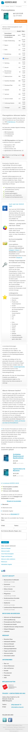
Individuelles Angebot (6, 564)
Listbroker (6, 631)
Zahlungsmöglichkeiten (10, 648)
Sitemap (15, 727)
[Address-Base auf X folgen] (2, 570)
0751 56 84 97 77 (16, 704)
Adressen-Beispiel (5, 548)
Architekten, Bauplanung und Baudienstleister (18, 456)
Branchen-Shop (8, 639)
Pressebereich (8, 673)
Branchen (12, 6)
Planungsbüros (19, 6)
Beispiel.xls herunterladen (14, 501)
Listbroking (10, 727)
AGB (5, 677)
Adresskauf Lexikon (9, 655)
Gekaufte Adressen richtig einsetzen (14, 626)
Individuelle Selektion (9, 641)
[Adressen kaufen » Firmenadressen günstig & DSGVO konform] (9, 2)
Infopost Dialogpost (9, 629)
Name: (3, 520)
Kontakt (6, 670)
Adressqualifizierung (9, 619)
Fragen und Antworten (6, 556)
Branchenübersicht (9, 646)
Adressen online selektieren (8, 559)
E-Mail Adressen (11, 122)
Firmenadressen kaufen (10, 624)
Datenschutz (19, 729)
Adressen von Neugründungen (12, 617)
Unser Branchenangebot (7, 553)
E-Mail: (3, 525)
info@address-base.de (17, 707)
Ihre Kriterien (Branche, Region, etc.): (11, 531)
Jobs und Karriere (9, 668)
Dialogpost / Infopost (14, 250)
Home (4, 727)
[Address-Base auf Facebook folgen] (4, 570)
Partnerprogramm (14, 731)
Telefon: (16, 525)
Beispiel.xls (19, 257)
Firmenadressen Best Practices (12, 622)
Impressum (7, 675)
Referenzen (4, 561)
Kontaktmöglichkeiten (19, 366)
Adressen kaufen (5, 551)
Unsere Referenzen (9, 666)
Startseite (7, 6)
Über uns (6, 663)
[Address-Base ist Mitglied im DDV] (9, 687)
